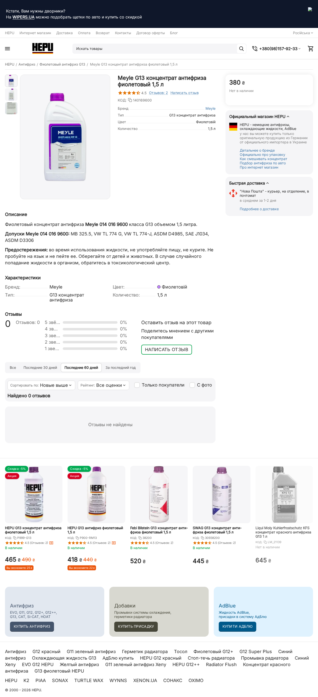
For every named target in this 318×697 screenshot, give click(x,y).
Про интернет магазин (259, 167)
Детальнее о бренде (257, 150)
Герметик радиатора (145, 651)
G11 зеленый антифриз (92, 651)
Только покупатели (163, 385)
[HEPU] (43, 48)
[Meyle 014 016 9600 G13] (65, 137)
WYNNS (119, 680)
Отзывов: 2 (158, 93)
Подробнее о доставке (259, 209)
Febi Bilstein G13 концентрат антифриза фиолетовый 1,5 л (159, 530)
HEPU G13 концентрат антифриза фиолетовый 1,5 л (33, 530)
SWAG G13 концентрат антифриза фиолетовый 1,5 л (217, 530)
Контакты (123, 33)
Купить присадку (136, 626)
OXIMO (196, 680)
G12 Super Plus (256, 651)
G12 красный (47, 651)
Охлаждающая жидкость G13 (65, 658)
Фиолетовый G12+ (214, 651)
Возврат (103, 33)
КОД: (122, 100)
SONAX (60, 680)
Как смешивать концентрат (263, 159)
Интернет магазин (35, 33)
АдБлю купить (118, 658)
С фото (204, 385)
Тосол (181, 651)
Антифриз (16, 651)
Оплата (84, 33)
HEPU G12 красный (161, 658)
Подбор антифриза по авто (263, 163)
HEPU (9, 33)
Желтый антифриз (80, 664)
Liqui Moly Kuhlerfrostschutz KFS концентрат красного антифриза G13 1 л (283, 532)
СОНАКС (173, 680)
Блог (174, 33)
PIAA (41, 680)
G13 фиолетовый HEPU (59, 671)
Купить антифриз (32, 626)
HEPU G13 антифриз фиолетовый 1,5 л (95, 530)
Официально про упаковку (262, 154)
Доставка (64, 33)
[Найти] (241, 48)
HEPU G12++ (186, 664)
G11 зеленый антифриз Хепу (136, 664)
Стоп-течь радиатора (212, 658)
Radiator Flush (222, 664)
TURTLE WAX (89, 680)
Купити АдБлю (237, 626)
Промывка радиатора (265, 658)
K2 (27, 680)
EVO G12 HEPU (38, 664)
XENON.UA (145, 680)
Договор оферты (150, 33)
